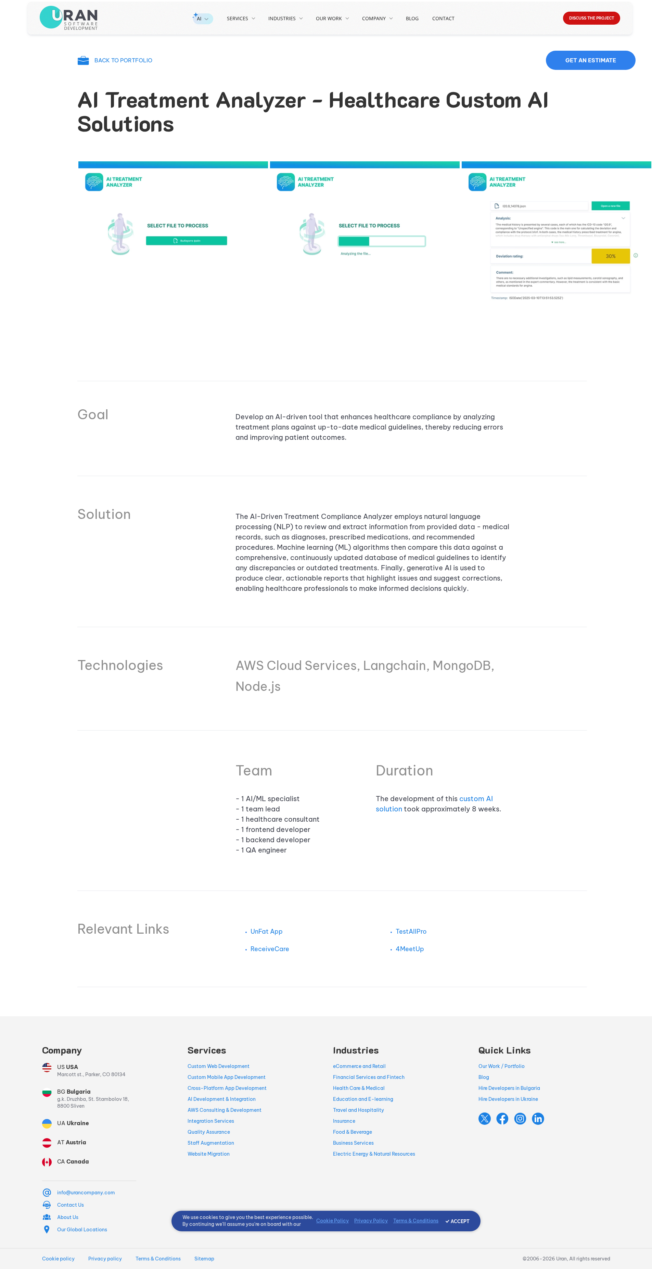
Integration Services (211, 1121)
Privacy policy (105, 1259)
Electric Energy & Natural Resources (374, 1154)
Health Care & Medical (359, 1088)
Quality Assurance (209, 1132)
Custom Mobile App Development (227, 1077)
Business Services (353, 1143)
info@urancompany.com (86, 1193)
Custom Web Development (219, 1066)
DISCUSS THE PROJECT (591, 18)
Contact (443, 18)
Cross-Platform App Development (227, 1088)
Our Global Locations (82, 1230)
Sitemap (204, 1259)
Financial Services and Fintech (369, 1077)
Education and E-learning (363, 1099)
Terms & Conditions (158, 1259)
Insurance (344, 1121)
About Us (67, 1217)
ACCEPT (460, 1221)
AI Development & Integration (222, 1099)
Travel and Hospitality (358, 1110)
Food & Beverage (352, 1132)
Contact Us (70, 1205)
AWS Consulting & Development (224, 1110)
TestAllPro (411, 931)
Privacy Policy (371, 1221)
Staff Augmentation (211, 1143)
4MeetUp (410, 949)
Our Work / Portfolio (501, 1066)
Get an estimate (590, 60)
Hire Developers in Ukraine (508, 1099)
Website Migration (209, 1154)
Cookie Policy (332, 1221)
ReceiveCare (270, 949)
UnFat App (267, 931)
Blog (412, 18)
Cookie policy (58, 1259)
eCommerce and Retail (359, 1066)
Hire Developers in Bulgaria (509, 1088)
